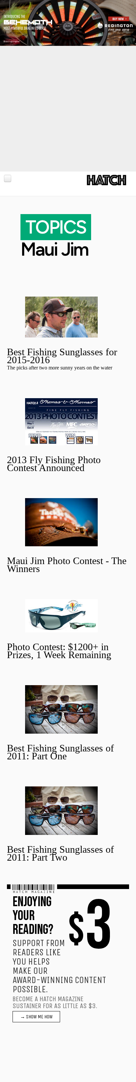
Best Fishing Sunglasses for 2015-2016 (62, 355)
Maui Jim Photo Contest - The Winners (66, 564)
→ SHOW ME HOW (36, 1017)
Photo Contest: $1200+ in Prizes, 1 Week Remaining (59, 650)
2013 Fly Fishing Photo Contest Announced (54, 463)
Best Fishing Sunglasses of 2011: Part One (60, 752)
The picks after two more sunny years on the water (59, 367)
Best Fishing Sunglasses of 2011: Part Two (60, 853)
